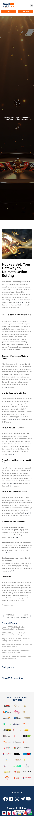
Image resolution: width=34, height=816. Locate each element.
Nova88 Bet (19, 302)
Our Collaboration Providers (17, 698)
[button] (31, 5)
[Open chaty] (28, 811)
